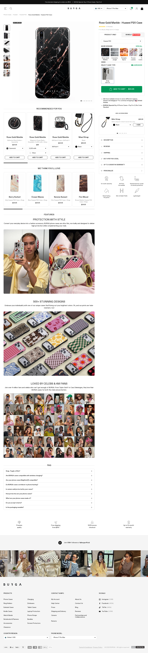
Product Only (110, 34)
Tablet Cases (31, 607)
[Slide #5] (89, 100)
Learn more (137, 65)
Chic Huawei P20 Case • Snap (60, 200)
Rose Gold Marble (15, 137)
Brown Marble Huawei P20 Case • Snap (83, 201)
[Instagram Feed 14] (47, 563)
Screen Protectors (33, 623)
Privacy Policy (97, 647)
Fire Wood (83, 197)
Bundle (133, 34)
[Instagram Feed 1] (74, 563)
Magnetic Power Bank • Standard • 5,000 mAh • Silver (37, 141)
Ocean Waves (37, 197)
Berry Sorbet (15, 197)
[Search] (11, 8)
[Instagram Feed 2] (100, 563)
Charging (30, 599)
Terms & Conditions (85, 647)
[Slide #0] (81, 100)
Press (53, 607)
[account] (136, 8)
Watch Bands (8, 615)
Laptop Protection (33, 611)
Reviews (78, 611)
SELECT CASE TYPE (108, 65)
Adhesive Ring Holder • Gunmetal (14, 141)
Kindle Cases (8, 611)
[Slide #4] (88, 100)
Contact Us (79, 603)
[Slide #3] (86, 100)
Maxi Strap (84, 137)
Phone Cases (7, 14)
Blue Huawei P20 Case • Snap (37, 200)
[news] (131, 8)
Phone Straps (32, 615)
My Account (55, 599)
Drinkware (30, 603)
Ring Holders (8, 603)
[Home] (74, 8)
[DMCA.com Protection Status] (137, 647)
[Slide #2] (84, 100)
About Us (78, 599)
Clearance (7, 627)
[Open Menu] (5, 8)
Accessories (8, 623)
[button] (106, 27)
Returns (54, 621)
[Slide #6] (91, 100)
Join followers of (77, 542)
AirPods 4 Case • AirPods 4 (60, 140)
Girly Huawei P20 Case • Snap (14, 200)
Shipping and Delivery (58, 611)
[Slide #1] (82, 100)
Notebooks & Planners (11, 619)
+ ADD (138, 124)
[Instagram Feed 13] (20, 563)
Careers (54, 615)
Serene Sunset (60, 197)
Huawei (15, 14)
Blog (76, 607)
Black (83, 140)
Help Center (55, 603)
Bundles (30, 619)
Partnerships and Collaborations (81, 616)
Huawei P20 (23, 14)
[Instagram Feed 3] (127, 563)
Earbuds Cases (9, 607)
